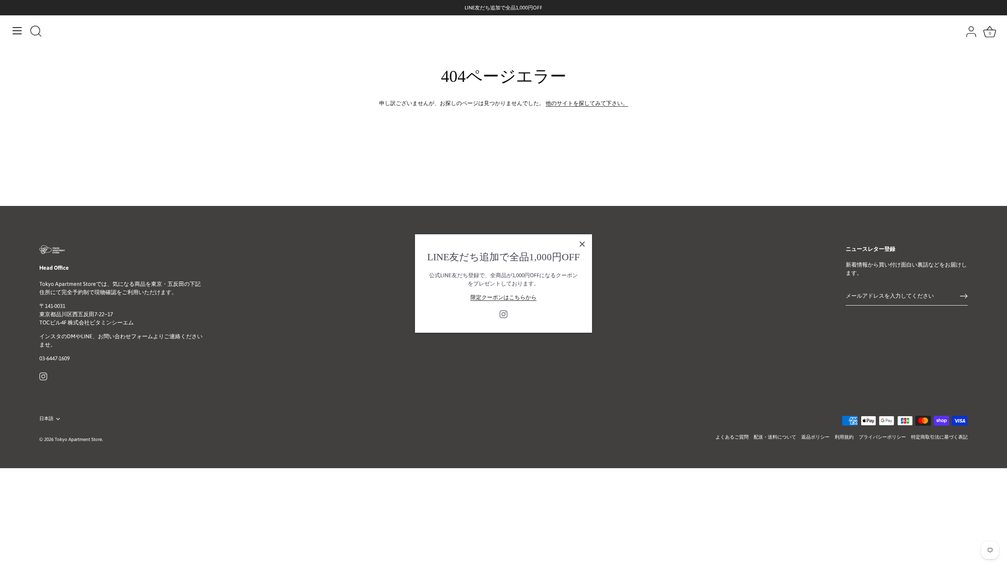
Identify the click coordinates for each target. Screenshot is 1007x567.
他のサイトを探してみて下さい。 (587, 103)
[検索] (35, 32)
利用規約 (844, 437)
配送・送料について (775, 437)
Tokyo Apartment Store (78, 439)
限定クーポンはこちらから (503, 297)
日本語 (46, 418)
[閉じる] (582, 244)
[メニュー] (17, 30)
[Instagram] (503, 314)
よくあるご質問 (732, 437)
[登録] (964, 296)
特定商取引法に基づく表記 (939, 437)
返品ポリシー (815, 437)
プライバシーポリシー (882, 437)
